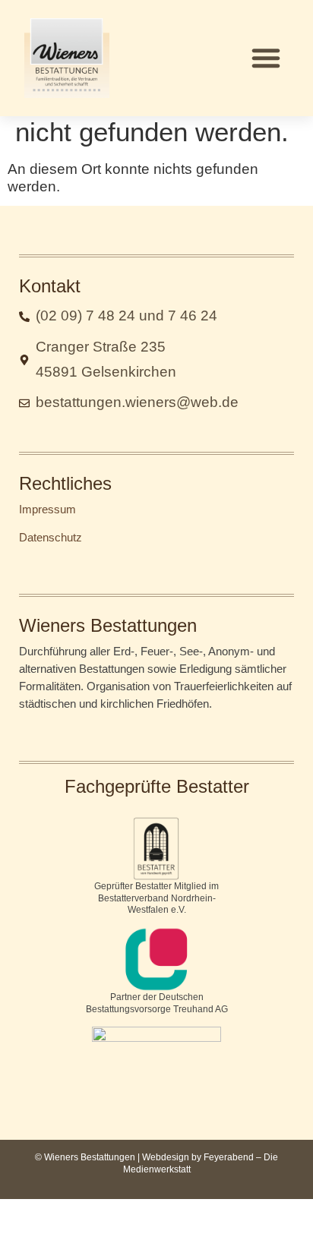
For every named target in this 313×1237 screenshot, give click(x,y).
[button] (266, 57)
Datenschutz (50, 537)
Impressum (47, 509)
